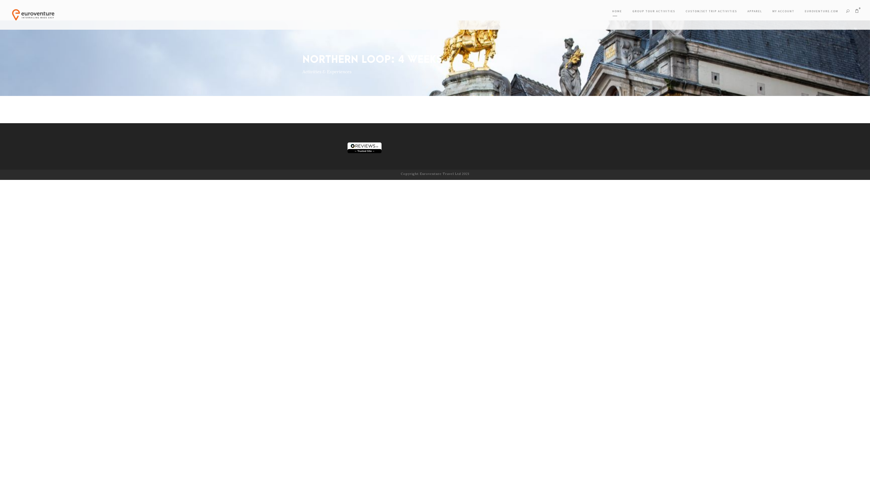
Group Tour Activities (653, 11)
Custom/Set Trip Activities (711, 11)
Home (617, 11)
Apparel (754, 11)
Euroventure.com (821, 11)
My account (783, 11)
